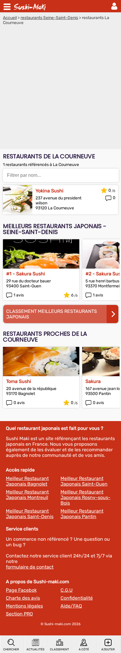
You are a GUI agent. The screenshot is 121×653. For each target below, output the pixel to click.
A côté (84, 649)
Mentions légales (24, 606)
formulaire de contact (29, 567)
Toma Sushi (18, 381)
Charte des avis (23, 598)
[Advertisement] (60, 88)
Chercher (11, 649)
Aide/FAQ (71, 606)
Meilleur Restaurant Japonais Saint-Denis (29, 513)
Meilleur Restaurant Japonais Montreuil (27, 494)
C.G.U (66, 590)
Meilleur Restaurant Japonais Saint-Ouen (83, 481)
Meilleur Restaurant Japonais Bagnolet (27, 481)
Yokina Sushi (49, 191)
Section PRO (19, 614)
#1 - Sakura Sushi (25, 274)
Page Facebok (21, 590)
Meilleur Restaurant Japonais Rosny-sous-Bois (85, 497)
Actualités (35, 649)
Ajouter (108, 649)
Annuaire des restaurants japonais (31, 6)
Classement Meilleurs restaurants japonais (51, 314)
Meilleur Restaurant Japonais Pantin (81, 513)
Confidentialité (76, 598)
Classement (59, 649)
